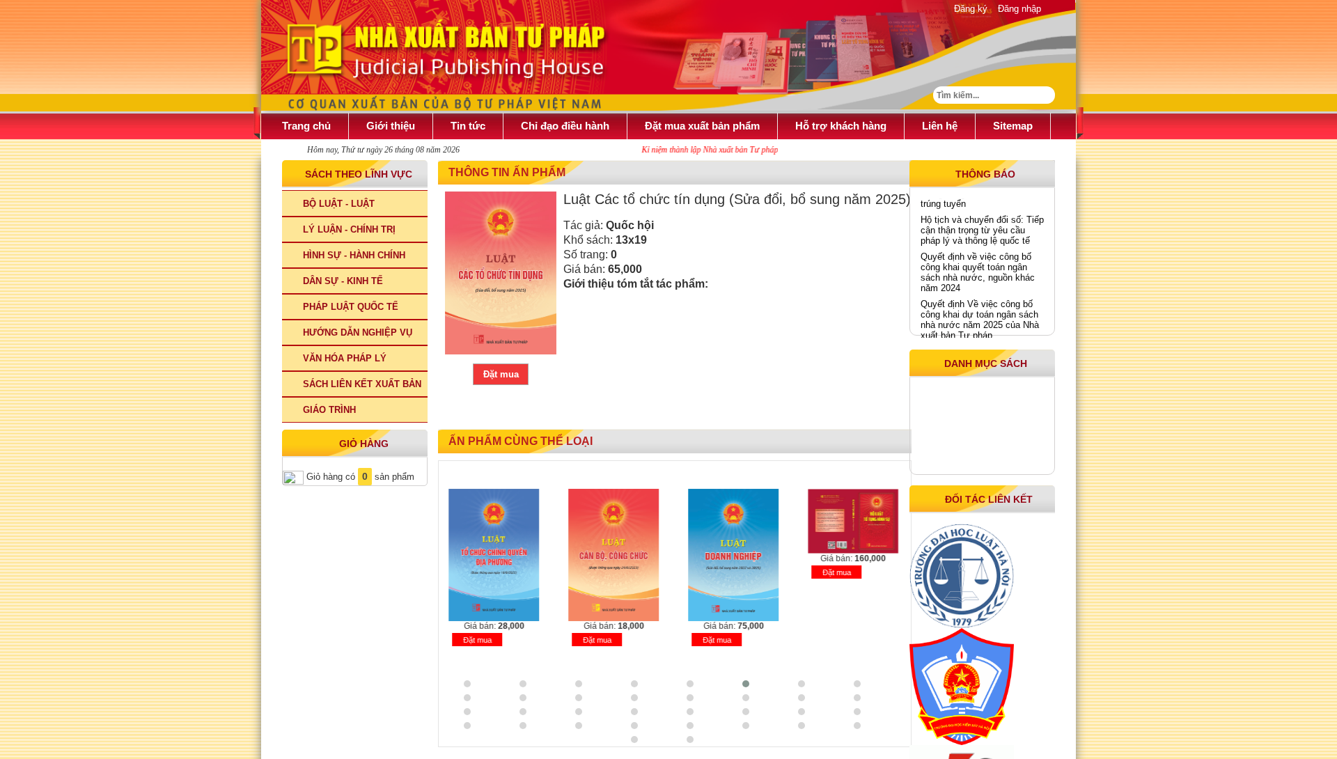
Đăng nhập (1019, 8)
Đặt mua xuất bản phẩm (702, 126)
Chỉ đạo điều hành (565, 126)
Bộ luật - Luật (339, 203)
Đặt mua (501, 374)
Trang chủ (306, 126)
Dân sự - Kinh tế (343, 281)
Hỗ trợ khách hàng (840, 126)
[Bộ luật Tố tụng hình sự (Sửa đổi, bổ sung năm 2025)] (850, 521)
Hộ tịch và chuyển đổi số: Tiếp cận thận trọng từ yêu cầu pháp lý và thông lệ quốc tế (982, 224)
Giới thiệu (390, 126)
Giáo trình (329, 410)
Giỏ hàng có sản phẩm (359, 476)
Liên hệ (939, 126)
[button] (487, 684)
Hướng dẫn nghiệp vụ (357, 332)
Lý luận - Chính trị (349, 229)
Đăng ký (970, 8)
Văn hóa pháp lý (344, 358)
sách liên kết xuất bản (362, 384)
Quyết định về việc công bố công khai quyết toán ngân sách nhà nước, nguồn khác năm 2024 (978, 267)
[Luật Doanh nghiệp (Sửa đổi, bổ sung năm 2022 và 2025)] (730, 555)
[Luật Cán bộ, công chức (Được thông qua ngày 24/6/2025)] (610, 555)
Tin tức (468, 126)
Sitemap (1013, 126)
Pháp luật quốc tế (350, 307)
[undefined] (500, 272)
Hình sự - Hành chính (354, 255)
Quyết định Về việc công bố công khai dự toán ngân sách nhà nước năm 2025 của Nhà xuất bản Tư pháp (980, 314)
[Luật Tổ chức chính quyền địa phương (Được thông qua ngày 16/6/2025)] (491, 555)
